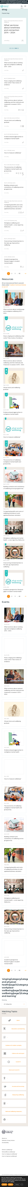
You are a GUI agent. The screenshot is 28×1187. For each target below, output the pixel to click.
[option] (14, 31)
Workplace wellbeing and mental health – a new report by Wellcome (13, 225)
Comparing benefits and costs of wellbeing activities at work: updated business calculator (13, 206)
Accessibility (5, 1142)
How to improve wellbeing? (9, 1156)
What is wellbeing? (7, 1149)
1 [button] (10, 48)
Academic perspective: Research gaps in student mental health (12, 261)
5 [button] (17, 48)
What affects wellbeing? (8, 1152)
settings (12, 1181)
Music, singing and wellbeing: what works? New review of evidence (13, 82)
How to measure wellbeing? (12, 153)
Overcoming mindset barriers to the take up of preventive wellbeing (14, 243)
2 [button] (12, 48)
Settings (17, 1184)
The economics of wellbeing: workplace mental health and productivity (13, 169)
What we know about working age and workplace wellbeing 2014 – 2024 (13, 64)
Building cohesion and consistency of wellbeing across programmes (13, 187)
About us (4, 1138)
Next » (25, 273)
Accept (4, 1184)
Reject (10, 1184)
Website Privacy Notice (8, 1140)
